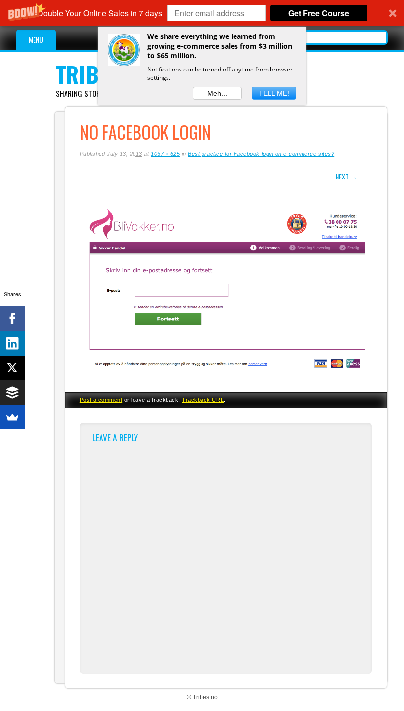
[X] (12, 368)
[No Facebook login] (226, 380)
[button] (202, 13)
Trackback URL (203, 400)
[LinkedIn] (12, 343)
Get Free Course (318, 13)
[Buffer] (12, 392)
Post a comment (101, 400)
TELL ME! (274, 93)
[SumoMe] (12, 417)
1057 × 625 (165, 154)
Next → (346, 176)
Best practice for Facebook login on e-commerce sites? (261, 154)
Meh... (217, 93)
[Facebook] (12, 318)
